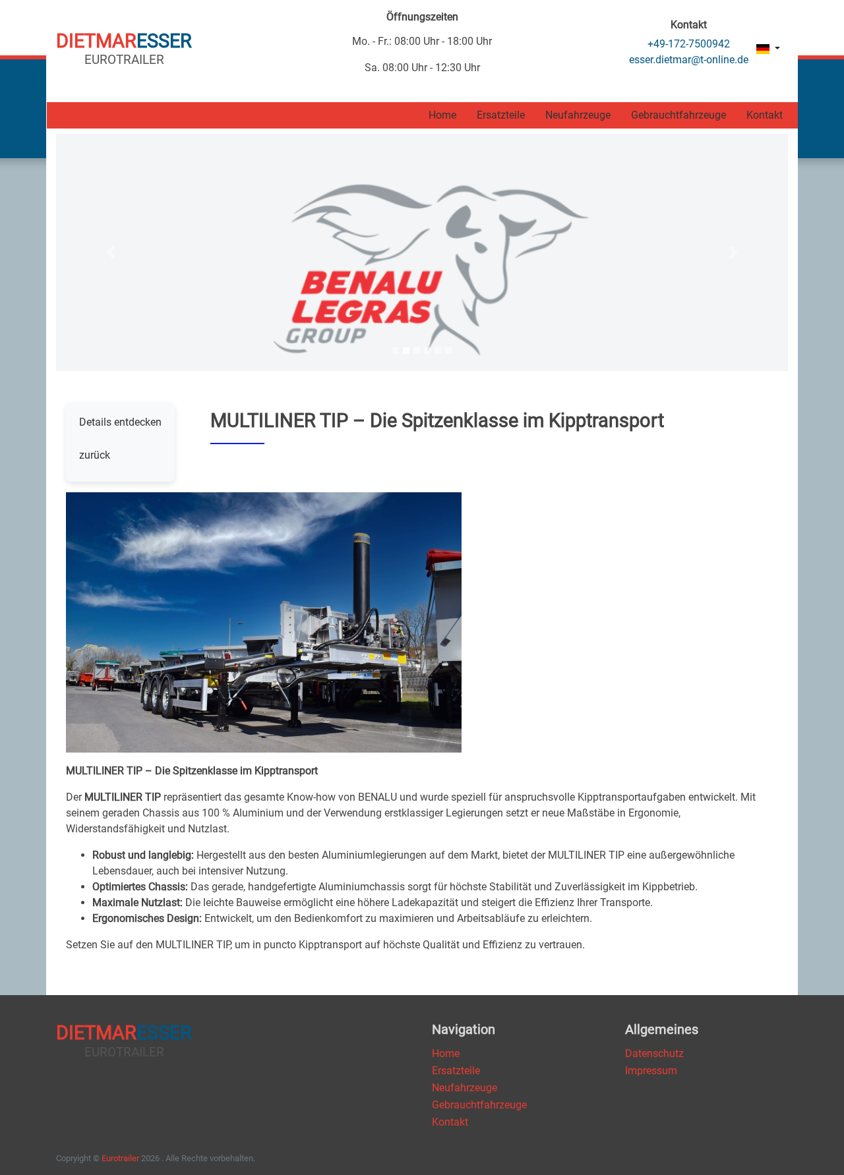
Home (442, 115)
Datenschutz (654, 1053)
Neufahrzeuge (578, 115)
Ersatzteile (501, 115)
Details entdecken (120, 422)
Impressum (651, 1070)
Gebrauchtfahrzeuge (678, 115)
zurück (94, 455)
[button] (111, 252)
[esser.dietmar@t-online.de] (688, 59)
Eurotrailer (120, 1158)
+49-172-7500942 (689, 44)
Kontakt (764, 115)
